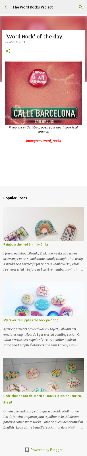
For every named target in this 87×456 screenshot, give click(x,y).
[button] (8, 51)
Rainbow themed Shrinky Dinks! (26, 244)
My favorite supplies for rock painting (30, 320)
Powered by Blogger (46, 450)
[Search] (80, 7)
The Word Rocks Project (32, 7)
